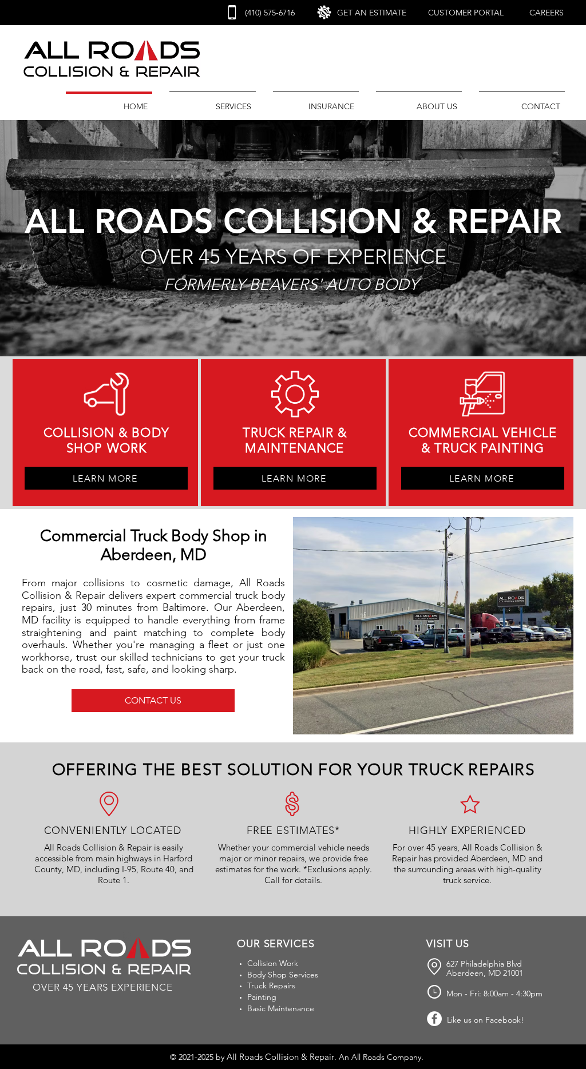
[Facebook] (434, 1018)
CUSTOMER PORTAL (466, 12)
